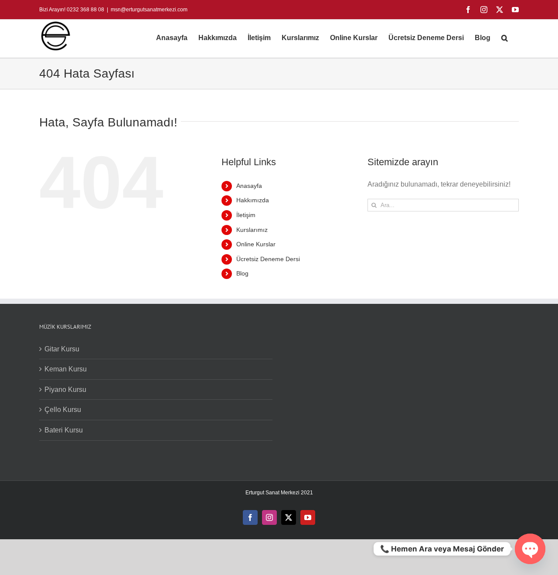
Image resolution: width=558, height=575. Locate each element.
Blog (242, 273)
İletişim (245, 214)
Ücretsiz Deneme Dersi (268, 258)
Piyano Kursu (65, 389)
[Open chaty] (530, 549)
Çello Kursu (62, 409)
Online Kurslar (256, 244)
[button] (504, 38)
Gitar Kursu (61, 349)
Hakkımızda (252, 200)
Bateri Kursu (63, 430)
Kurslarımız (252, 229)
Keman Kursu (65, 369)
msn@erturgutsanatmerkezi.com (149, 10)
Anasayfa (249, 185)
